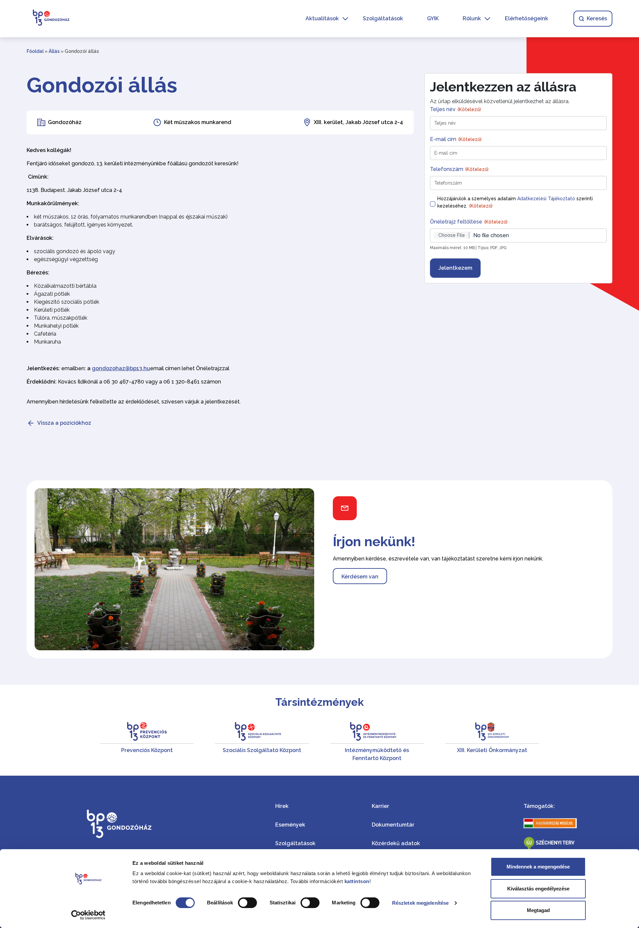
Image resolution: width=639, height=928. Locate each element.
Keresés (597, 18)
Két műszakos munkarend (197, 122)
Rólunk (472, 18)
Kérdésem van (359, 576)
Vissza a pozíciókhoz (64, 423)
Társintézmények (319, 702)
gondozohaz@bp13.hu (121, 368)
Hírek (282, 806)
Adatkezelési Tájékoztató (546, 198)
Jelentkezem (455, 268)
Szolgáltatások (383, 18)
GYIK (433, 18)
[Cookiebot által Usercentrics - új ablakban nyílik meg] (88, 915)
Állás (54, 51)
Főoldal (35, 51)
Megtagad (538, 910)
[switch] (247, 902)
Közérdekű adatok (396, 843)
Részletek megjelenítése (420, 903)
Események (290, 825)
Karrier (380, 806)
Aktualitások (322, 18)
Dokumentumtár (393, 825)
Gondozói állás (102, 85)
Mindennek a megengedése (538, 866)
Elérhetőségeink (526, 18)
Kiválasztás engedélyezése (538, 888)
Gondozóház (65, 122)
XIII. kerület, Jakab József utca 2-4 (358, 122)
